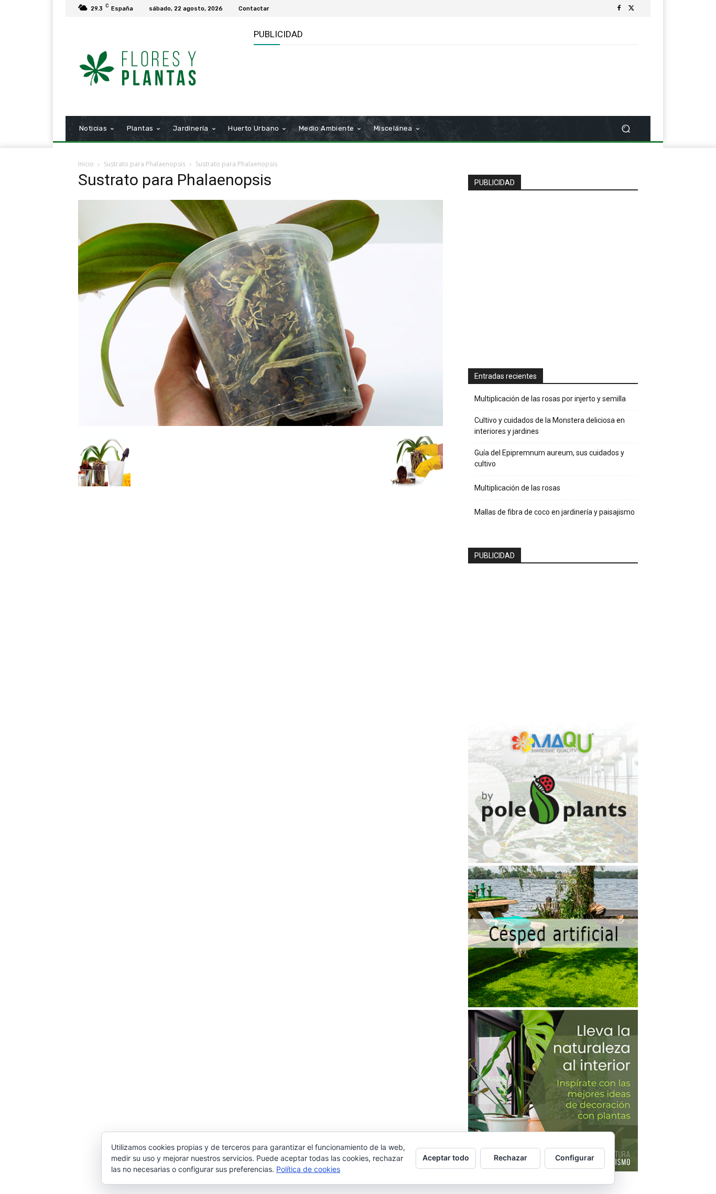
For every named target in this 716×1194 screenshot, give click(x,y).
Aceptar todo (445, 1157)
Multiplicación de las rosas (517, 488)
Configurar (574, 1157)
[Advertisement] (444, 79)
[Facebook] (619, 8)
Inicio (86, 163)
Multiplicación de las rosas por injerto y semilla (550, 399)
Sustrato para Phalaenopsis (145, 163)
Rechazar (510, 1157)
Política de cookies (308, 1169)
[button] (625, 128)
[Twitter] (631, 8)
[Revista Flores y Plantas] (153, 66)
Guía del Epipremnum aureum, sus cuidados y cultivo (549, 458)
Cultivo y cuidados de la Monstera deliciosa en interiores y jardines (549, 425)
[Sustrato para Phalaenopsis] (260, 423)
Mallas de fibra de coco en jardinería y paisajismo (554, 512)
